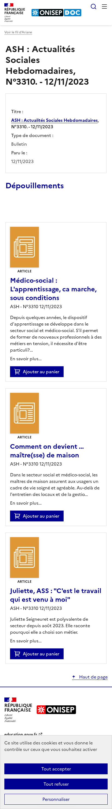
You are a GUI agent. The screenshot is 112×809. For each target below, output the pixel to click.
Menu (104, 6)
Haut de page (93, 677)
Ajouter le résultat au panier (41, 209)
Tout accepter (56, 769)
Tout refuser (56, 784)
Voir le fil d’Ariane (18, 32)
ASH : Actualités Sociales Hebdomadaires (54, 120)
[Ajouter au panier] (18, 372)
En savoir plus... (26, 358)
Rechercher (93, 6)
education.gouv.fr (20, 734)
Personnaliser (56, 799)
